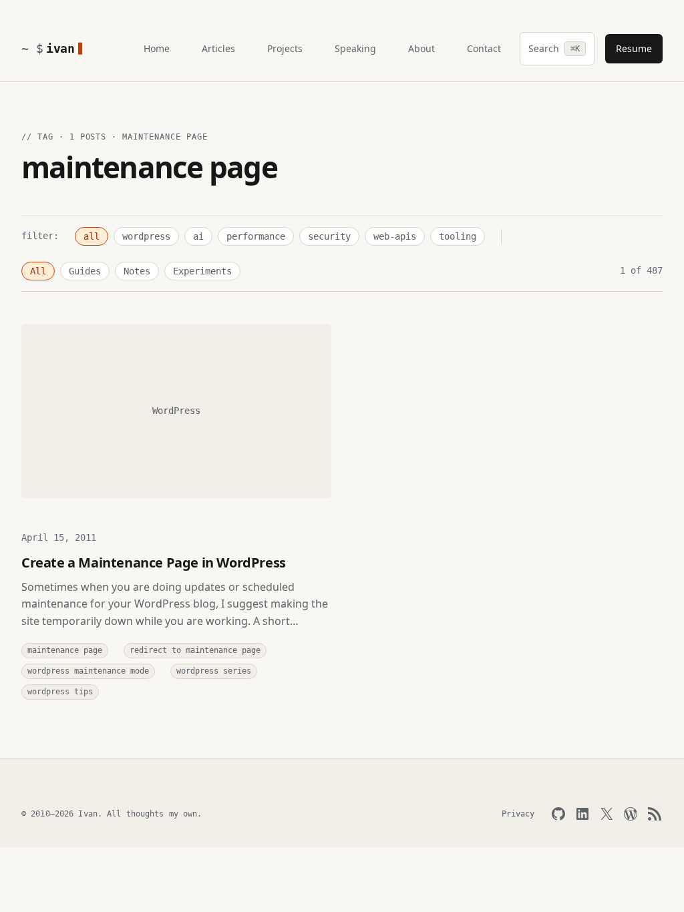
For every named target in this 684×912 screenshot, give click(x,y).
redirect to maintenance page (195, 650)
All (38, 271)
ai (198, 236)
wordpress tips (60, 691)
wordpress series (213, 671)
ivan (60, 48)
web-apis (394, 236)
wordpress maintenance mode (88, 671)
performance (255, 236)
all (91, 236)
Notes (137, 271)
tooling (457, 236)
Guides (85, 271)
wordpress (146, 236)
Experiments (202, 271)
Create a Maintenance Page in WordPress (153, 562)
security (329, 236)
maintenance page (64, 650)
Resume (634, 48)
